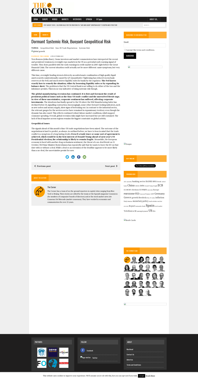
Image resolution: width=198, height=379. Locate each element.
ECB (160, 185)
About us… (154, 19)
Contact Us (130, 354)
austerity (129, 181)
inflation (159, 197)
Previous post (44, 166)
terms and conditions (145, 50)
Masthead (130, 349)
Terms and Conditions (134, 365)
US (150, 210)
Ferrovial (142, 194)
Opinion (89, 19)
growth (135, 197)
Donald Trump (149, 186)
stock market (158, 206)
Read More (150, 376)
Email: (126, 42)
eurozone (129, 193)
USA (154, 211)
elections (135, 190)
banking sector (138, 181)
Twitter (94, 358)
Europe (45, 19)
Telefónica (129, 211)
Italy (125, 201)
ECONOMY (127, 190)
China (131, 185)
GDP (152, 194)
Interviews (77, 19)
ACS (125, 182)
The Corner (44, 56)
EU (140, 190)
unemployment (142, 211)
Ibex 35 (149, 198)
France (147, 194)
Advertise (130, 359)
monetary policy (140, 201)
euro (144, 189)
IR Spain (99, 19)
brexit (159, 181)
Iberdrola (143, 197)
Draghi (155, 186)
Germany (159, 193)
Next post (110, 166)
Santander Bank (140, 206)
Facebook (90, 350)
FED (137, 193)
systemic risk (84, 48)
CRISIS (137, 186)
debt (142, 185)
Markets (65, 19)
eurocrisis (150, 190)
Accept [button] (141, 376)
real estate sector (155, 201)
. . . (163, 19)
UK (135, 211)
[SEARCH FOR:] (154, 24)
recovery (126, 206)
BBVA (155, 181)
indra (153, 198)
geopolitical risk (47, 48)
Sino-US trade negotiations (66, 48)
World (54, 19)
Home (35, 35)
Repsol (132, 206)
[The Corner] (52, 8)
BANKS (149, 181)
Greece (127, 197)
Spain (36, 19)
